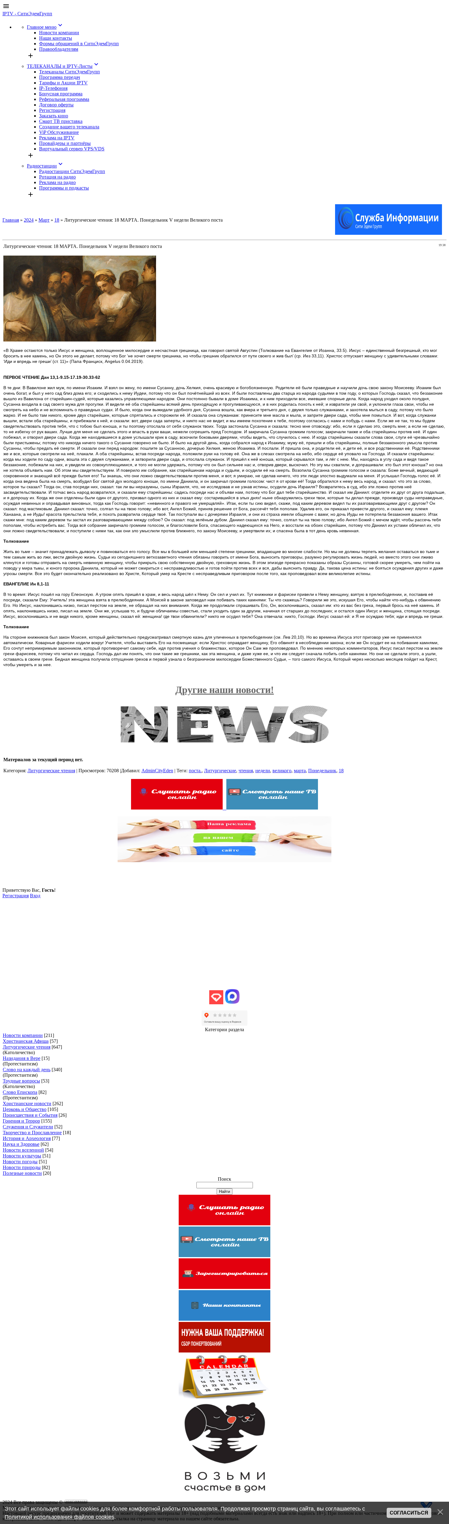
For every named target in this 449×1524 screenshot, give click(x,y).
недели (262, 770)
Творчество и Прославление (32, 1132)
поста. (195, 770)
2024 (29, 220)
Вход (35, 895)
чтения (246, 770)
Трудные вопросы (21, 1080)
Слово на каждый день (26, 1069)
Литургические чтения (51, 770)
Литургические (220, 770)
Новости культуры (22, 1155)
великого (281, 770)
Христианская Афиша (26, 1041)
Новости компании (23, 1035)
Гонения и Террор (21, 1121)
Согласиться (409, 1512)
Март (43, 220)
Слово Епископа (20, 1092)
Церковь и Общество (24, 1109)
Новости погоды (20, 1161)
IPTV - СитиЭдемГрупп (27, 13)
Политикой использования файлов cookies (59, 1517)
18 (56, 220)
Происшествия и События (30, 1115)
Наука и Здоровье (21, 1144)
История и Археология (27, 1138)
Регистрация (15, 895)
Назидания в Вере (21, 1058)
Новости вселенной (23, 1150)
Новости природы (22, 1167)
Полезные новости (22, 1173)
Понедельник (322, 770)
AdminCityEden (157, 770)
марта (300, 770)
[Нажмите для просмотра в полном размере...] (79, 339)
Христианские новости (27, 1103)
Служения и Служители (28, 1126)
